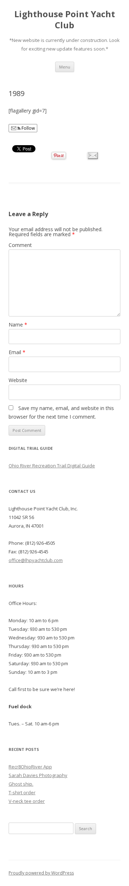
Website (18, 380)
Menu (64, 67)
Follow (27, 128)
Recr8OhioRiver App (30, 766)
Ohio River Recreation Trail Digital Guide (52, 465)
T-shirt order (22, 792)
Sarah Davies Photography (38, 775)
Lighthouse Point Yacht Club (64, 20)
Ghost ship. (21, 784)
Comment (20, 245)
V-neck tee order (27, 801)
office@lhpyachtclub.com (36, 560)
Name (18, 324)
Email (17, 352)
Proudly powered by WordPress (41, 873)
